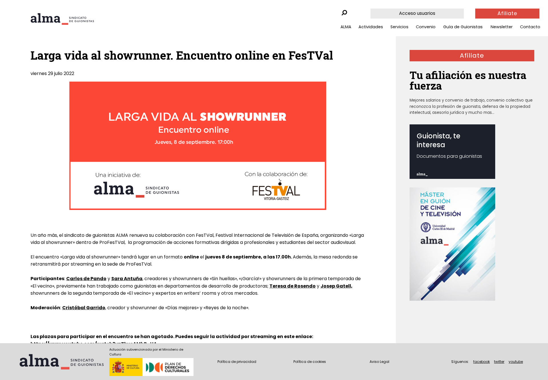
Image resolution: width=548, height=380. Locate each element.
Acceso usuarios (417, 13)
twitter (499, 361)
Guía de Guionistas (463, 27)
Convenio (426, 27)
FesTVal (204, 235)
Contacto (530, 27)
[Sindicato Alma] (62, 19)
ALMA (346, 27)
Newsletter (502, 27)
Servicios (399, 27)
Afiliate (507, 13)
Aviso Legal (379, 361)
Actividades (370, 27)
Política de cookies (309, 361)
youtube (516, 361)
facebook (481, 361)
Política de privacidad (236, 361)
